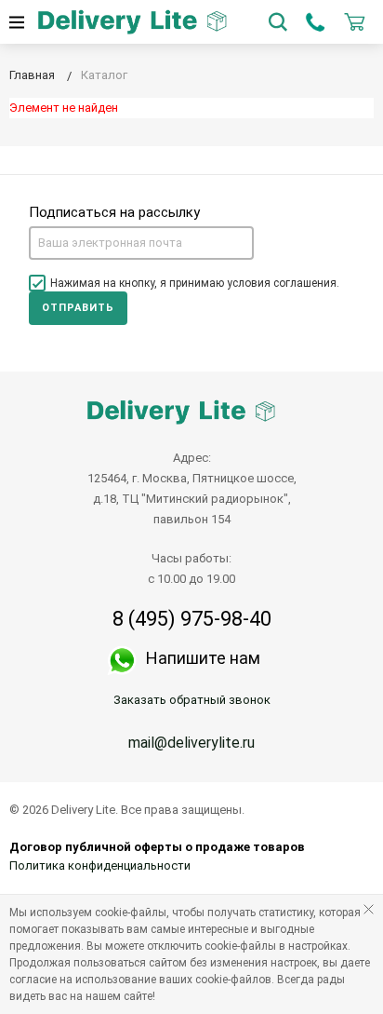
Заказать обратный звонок (192, 700)
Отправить (78, 308)
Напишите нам (203, 658)
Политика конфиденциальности (100, 865)
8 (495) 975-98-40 (191, 619)
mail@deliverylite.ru (191, 742)
